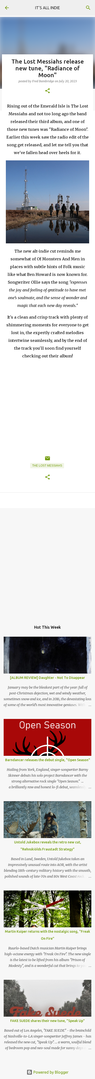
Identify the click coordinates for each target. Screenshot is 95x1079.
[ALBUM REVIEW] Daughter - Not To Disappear (47, 678)
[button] (47, 91)
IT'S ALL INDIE (47, 8)
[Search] (88, 8)
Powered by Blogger (50, 1072)
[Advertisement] (47, 562)
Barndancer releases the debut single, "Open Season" (47, 760)
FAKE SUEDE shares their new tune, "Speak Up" (47, 1021)
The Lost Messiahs (47, 465)
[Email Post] (47, 460)
